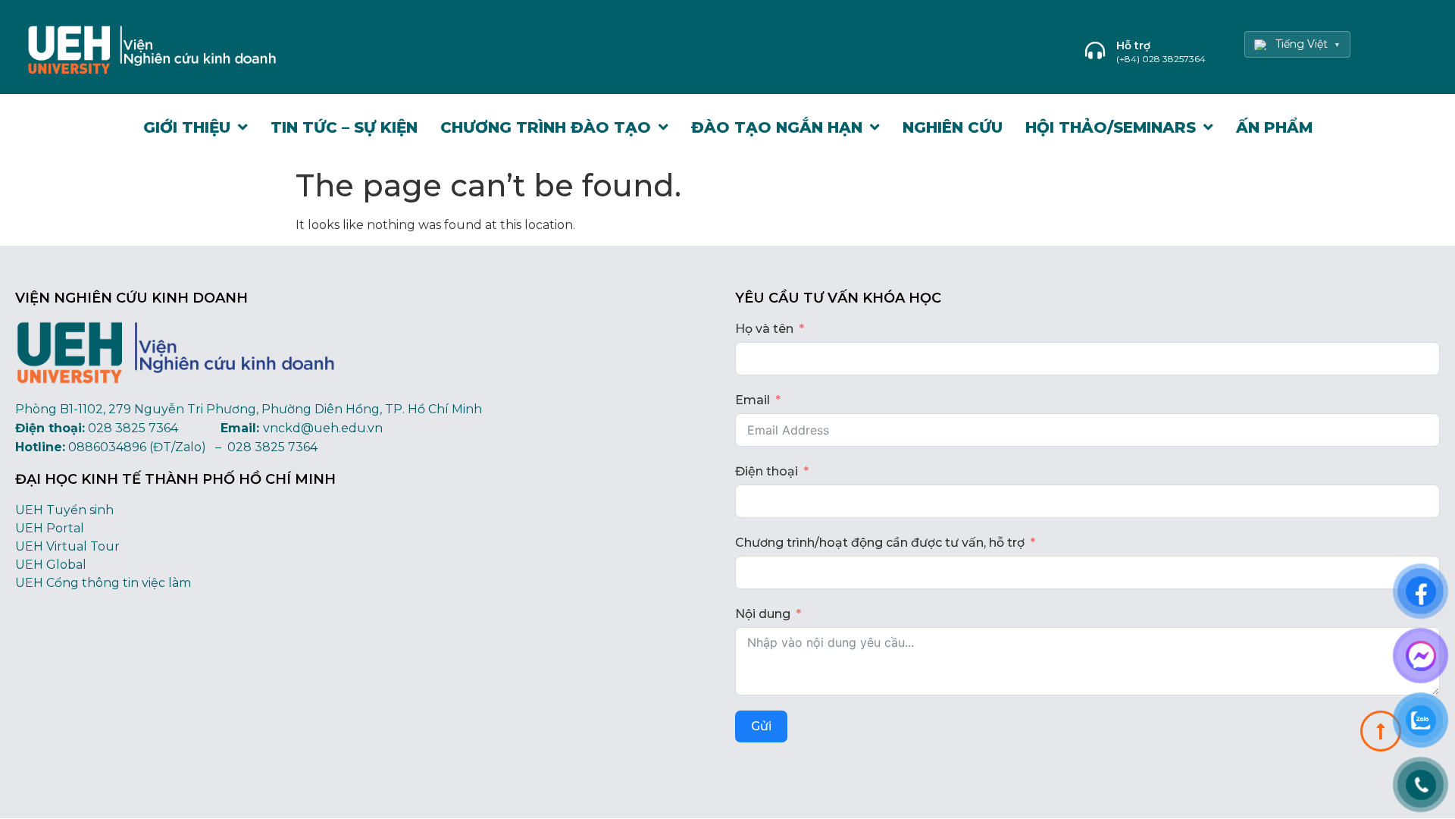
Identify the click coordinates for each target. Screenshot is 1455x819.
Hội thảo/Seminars (1110, 127)
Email (752, 400)
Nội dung (762, 614)
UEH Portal (49, 528)
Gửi (761, 726)
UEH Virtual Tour (67, 546)
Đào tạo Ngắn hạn (776, 127)
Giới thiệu (186, 127)
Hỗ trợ (1133, 45)
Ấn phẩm (1274, 127)
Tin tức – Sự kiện (344, 127)
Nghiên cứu (953, 127)
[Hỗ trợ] (1095, 50)
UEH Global (50, 564)
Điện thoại (766, 471)
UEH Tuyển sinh (64, 510)
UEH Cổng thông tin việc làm (103, 583)
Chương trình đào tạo (545, 127)
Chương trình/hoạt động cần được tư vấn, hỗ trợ (880, 542)
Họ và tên (764, 329)
